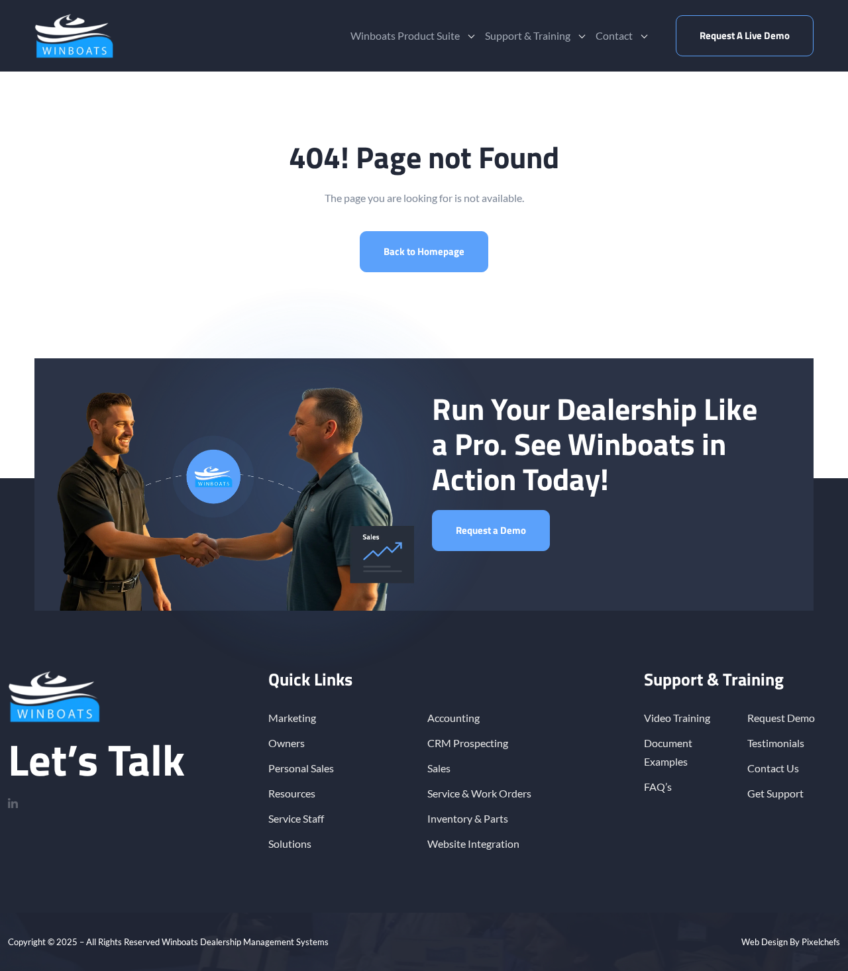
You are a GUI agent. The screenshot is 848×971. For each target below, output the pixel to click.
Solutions (289, 843)
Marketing (292, 717)
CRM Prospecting (467, 743)
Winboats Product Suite (405, 35)
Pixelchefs (821, 942)
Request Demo (781, 717)
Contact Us (773, 768)
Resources (291, 793)
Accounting (453, 717)
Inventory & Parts (467, 818)
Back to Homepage (424, 251)
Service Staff (296, 818)
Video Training (677, 717)
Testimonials (775, 743)
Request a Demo (491, 530)
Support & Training (527, 35)
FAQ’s (658, 786)
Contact (614, 35)
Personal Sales (301, 768)
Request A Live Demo (745, 35)
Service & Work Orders (479, 793)
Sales (438, 768)
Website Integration (473, 843)
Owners (286, 743)
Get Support (775, 793)
